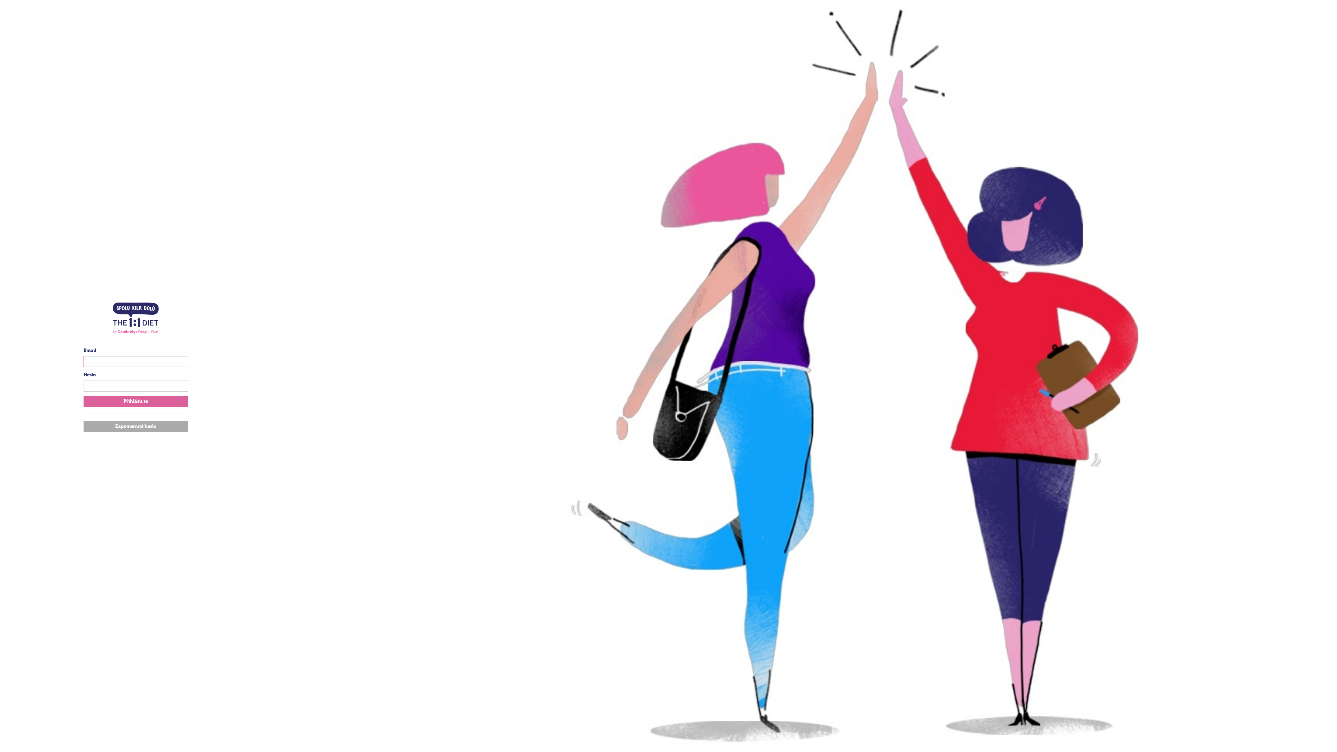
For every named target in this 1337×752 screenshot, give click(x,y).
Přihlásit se (136, 401)
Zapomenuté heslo (135, 426)
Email (90, 350)
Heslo (90, 374)
